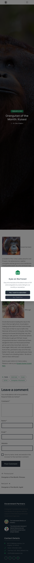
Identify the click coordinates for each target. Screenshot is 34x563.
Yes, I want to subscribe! (17, 293)
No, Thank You (17, 297)
